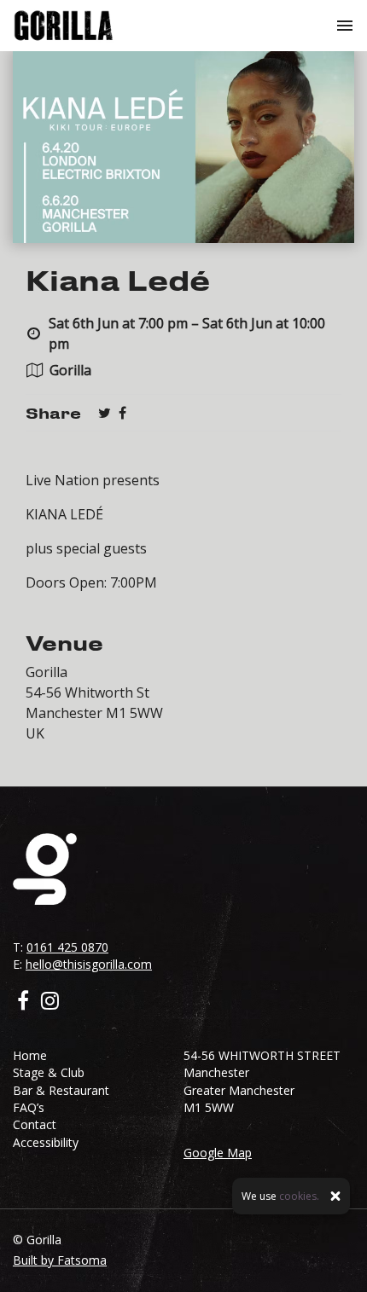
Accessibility (46, 1142)
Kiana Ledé (118, 280)
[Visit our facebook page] (122, 412)
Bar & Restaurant (61, 1090)
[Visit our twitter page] (104, 412)
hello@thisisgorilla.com (89, 964)
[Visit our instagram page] (50, 1003)
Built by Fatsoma (60, 1260)
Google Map (218, 1152)
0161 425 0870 (67, 947)
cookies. (299, 1196)
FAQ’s (28, 1107)
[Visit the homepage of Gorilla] (63, 25)
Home (30, 1055)
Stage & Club (48, 1072)
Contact (34, 1124)
